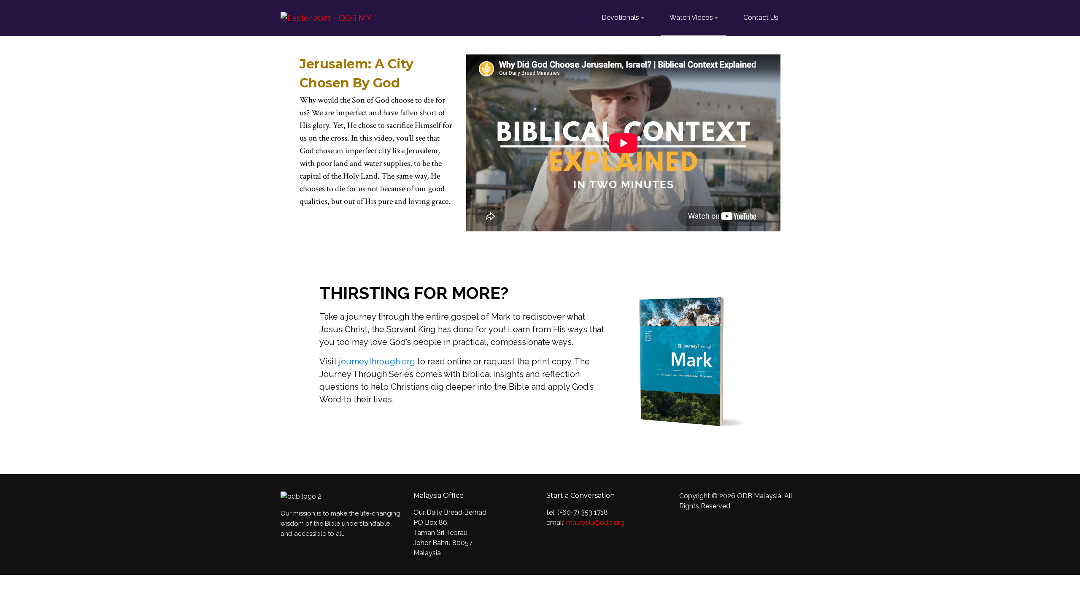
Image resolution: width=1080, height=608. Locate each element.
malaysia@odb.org (595, 522)
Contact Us (760, 18)
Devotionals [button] (620, 18)
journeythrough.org (378, 361)
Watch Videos (691, 18)
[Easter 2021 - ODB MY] (326, 17)
